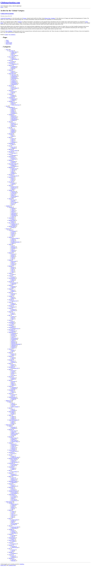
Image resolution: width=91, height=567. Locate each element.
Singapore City (14, 175)
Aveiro (12, 357)
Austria (10, 244)
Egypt (10, 401)
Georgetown (13, 543)
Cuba (10, 454)
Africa (7, 49)
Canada (10, 442)
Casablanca (13, 66)
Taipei (12, 189)
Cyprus (10, 275)
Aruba (10, 426)
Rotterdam (13, 343)
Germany (10, 296)
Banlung (13, 115)
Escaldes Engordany (15, 242)
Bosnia (10, 260)
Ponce (12, 488)
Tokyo (12, 140)
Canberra (13, 210)
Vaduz (12, 323)
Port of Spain (14, 492)
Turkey (10, 415)
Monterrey (13, 480)
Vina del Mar (14, 528)
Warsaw (13, 355)
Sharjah (12, 423)
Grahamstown (14, 76)
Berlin (12, 297)
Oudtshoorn (13, 82)
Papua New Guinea (13, 163)
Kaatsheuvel (13, 339)
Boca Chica (13, 459)
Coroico (13, 511)
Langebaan (13, 80)
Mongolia (11, 151)
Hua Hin (13, 193)
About (7, 40)
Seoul (12, 180)
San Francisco (14, 500)
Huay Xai (13, 147)
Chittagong (13, 108)
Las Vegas (13, 495)
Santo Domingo (14, 462)
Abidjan (13, 58)
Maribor (13, 379)
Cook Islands (11, 217)
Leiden (12, 340)
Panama (10, 483)
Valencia (13, 385)
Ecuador (10, 534)
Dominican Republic (13, 458)
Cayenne (13, 541)
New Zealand (11, 222)
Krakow (13, 353)
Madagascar (11, 62)
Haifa (12, 409)
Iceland (10, 308)
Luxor (12, 405)
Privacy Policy (9, 43)
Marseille (13, 293)
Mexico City (13, 478)
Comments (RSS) (12, 565)
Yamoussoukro (14, 59)
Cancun (12, 477)
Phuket (12, 197)
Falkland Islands (12, 537)
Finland (10, 288)
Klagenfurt (13, 248)
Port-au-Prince (14, 471)
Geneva (12, 392)
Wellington (13, 225)
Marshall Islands (12, 220)
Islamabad (13, 161)
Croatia (10, 273)
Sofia (12, 269)
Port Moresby (14, 166)
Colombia (11, 529)
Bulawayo (13, 102)
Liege (12, 258)
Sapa (12, 204)
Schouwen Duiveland (15, 344)
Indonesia (11, 133)
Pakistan (10, 160)
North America (9, 424)
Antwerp (13, 254)
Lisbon (12, 358)
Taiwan (10, 185)
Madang (13, 165)
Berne (12, 391)
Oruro (12, 513)
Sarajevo (13, 263)
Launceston (13, 213)
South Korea (11, 177)
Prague (12, 280)
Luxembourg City (15, 328)
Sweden (10, 386)
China (10, 121)
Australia (8, 205)
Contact (7, 41)
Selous (12, 89)
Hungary (10, 305)
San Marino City (14, 368)
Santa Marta (13, 533)
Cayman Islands (12, 450)
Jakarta (12, 136)
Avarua (12, 219)
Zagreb (12, 274)
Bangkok (13, 191)
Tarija (12, 517)
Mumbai (13, 131)
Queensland (13, 215)
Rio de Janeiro (14, 523)
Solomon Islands (12, 226)
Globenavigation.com (10, 2)
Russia (10, 363)
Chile (10, 525)
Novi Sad (13, 375)
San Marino (11, 367)
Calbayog (13, 169)
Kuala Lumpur (14, 150)
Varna (12, 270)
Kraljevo (13, 373)
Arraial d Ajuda (14, 519)
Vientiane (13, 148)
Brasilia (12, 521)
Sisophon (13, 120)
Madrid (12, 383)
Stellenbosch (14, 84)
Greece (10, 302)
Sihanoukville (14, 119)
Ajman (12, 421)
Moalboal (13, 173)
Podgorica (13, 331)
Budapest (13, 306)
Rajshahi (13, 112)
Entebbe (13, 95)
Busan (12, 178)
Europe (7, 228)
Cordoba (13, 505)
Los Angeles (13, 496)
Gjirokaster (13, 231)
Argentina (53, 18)
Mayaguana (13, 434)
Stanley (12, 539)
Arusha (12, 86)
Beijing (12, 122)
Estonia (10, 285)
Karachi (13, 162)
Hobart (12, 211)
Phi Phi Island (14, 196)
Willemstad (13, 482)
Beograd (13, 370)
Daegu (12, 179)
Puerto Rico (11, 487)
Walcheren (13, 346)
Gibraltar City (14, 300)
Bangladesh (11, 107)
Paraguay (10, 545)
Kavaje (12, 232)
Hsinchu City (14, 186)
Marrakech (13, 67)
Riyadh (12, 413)
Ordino (12, 243)
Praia (12, 54)
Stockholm (13, 388)
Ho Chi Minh (14, 202)
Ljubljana (13, 377)
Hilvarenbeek (14, 338)
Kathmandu (13, 155)
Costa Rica (11, 452)
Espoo (12, 290)
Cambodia (11, 114)
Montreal (13, 444)
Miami (12, 498)
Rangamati (13, 113)
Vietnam (10, 198)
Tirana (12, 234)
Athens (12, 303)
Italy (9, 315)
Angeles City (14, 168)
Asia (7, 106)
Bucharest (13, 362)
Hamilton (13, 439)
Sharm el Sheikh (14, 406)
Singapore (11, 174)
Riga (12, 321)
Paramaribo (13, 553)
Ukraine (10, 393)
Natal (12, 522)
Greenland (11, 466)
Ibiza (12, 382)
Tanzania (10, 85)
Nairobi (12, 61)
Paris (12, 294)
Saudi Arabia (11, 411)
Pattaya (12, 195)
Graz (12, 245)
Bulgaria (10, 266)
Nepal (10, 154)
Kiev (12, 395)
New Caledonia (9, 31)
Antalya (13, 417)
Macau (12, 125)
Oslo (12, 351)
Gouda (12, 337)
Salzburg (13, 250)
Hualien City (14, 187)
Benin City (13, 72)
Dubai (12, 422)
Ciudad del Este (14, 547)
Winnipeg (13, 448)
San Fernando (14, 493)
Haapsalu (13, 286)
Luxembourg (11, 327)
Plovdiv (12, 268)
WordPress (22, 564)
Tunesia (10, 90)
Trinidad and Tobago (13, 490)
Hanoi (12, 201)
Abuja (12, 71)
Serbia (10, 369)
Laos (10, 145)
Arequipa (13, 549)
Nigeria (10, 70)
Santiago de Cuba (15, 457)
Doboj (12, 262)
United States (11, 494)
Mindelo (13, 53)
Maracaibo (13, 560)
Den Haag (13, 335)
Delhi (12, 128)
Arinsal (12, 239)
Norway (10, 349)
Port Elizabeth (14, 83)
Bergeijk (13, 334)
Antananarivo (14, 64)
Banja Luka (13, 261)
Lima (12, 551)
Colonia (6, 34)
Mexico (10, 476)
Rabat (12, 68)
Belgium (10, 252)
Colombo (13, 183)
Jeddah (12, 412)
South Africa (11, 73)
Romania (10, 359)
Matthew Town (14, 433)
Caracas (13, 559)
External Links (9, 42)
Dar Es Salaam (14, 88)
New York (13, 499)
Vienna (12, 251)
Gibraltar (10, 299)
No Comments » (12, 34)
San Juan (13, 489)
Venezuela (11, 558)
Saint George (14, 440)
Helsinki (13, 291)
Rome (12, 317)
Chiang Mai (13, 192)
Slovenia (10, 376)
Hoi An (12, 203)
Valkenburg (13, 345)
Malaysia (10, 149)
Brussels (13, 256)
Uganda (10, 94)
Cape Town (13, 74)
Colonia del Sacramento (7, 13)
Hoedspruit (13, 77)
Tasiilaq (12, 469)
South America (9, 501)
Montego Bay (14, 475)
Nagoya (13, 138)
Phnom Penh (14, 116)
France (10, 292)
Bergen (12, 350)
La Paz (12, 512)
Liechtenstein (11, 322)
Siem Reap (13, 118)
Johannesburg (14, 78)
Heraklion (13, 304)
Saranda (13, 233)
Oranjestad (13, 428)
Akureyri (13, 309)
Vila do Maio (14, 55)
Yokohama (13, 142)
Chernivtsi (13, 394)
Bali (12, 134)
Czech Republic (12, 278)
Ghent (12, 257)
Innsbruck (13, 246)
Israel (10, 407)
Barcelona (13, 381)
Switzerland (11, 389)
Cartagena (13, 531)
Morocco (10, 65)
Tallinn (12, 287)
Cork (12, 312)
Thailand (10, 190)
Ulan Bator (13, 153)
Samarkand (13, 98)
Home (2, 7)
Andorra (10, 237)
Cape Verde (11, 50)
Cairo (12, 403)
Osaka (12, 139)
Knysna (12, 79)
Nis (12, 374)
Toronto (13, 446)
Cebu (12, 171)
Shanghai (13, 126)
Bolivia (10, 510)
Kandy (12, 184)
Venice (12, 318)
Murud (12, 132)
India (10, 127)
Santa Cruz (13, 514)
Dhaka (12, 109)
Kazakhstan (11, 143)
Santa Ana (13, 465)
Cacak (12, 371)
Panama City (14, 486)
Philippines (11, 167)
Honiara (13, 227)
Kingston (13, 474)
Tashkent (13, 100)
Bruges (12, 255)
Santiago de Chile (15, 527)
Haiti (10, 470)
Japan (10, 137)
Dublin (12, 314)
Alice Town (13, 430)
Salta (12, 508)
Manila (12, 172)
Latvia (10, 320)
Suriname (11, 552)
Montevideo (13, 557)
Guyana (10, 542)
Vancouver (13, 447)
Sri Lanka (11, 181)
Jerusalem (13, 410)
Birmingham (13, 398)
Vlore (12, 236)
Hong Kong (13, 124)
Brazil (2, 23)
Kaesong (13, 157)
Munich (12, 298)
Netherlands (11, 332)
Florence (13, 316)
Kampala (13, 96)
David (12, 484)
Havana (12, 456)
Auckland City (14, 223)
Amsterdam (13, 333)
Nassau (12, 435)
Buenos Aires (47, 18)
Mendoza (13, 507)
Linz (12, 249)
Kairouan (13, 91)
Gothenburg (13, 387)
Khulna (12, 110)
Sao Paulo (13, 524)
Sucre (12, 516)
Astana (12, 144)
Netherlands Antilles (13, 481)
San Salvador (14, 464)
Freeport (13, 432)
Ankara (12, 416)
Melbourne (13, 214)
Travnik (12, 264)
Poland (10, 352)
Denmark (10, 281)
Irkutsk (12, 364)
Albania (10, 229)
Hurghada (13, 404)
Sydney (12, 216)
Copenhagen (14, 282)
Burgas (12, 267)
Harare (12, 103)
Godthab (13, 468)
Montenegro (11, 329)
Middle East (8, 400)
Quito (12, 536)
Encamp (13, 240)
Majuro (12, 221)
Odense (12, 284)
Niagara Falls (14, 445)
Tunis (12, 92)
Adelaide (13, 208)
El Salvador (11, 463)
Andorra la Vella (14, 238)
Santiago (13, 460)
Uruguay (24, 18)
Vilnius (12, 326)
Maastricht (13, 341)
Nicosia (12, 276)
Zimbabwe (11, 101)
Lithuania (11, 324)
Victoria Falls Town (15, 104)
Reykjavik (13, 310)
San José (13, 453)
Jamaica (10, 472)
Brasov (12, 361)
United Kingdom (12, 397)
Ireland (10, 311)
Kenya (10, 60)
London (13, 399)
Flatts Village (14, 438)
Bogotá (12, 530)
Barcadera (13, 427)
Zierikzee (13, 347)
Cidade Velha (14, 52)
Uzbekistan (11, 97)
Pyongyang (13, 159)
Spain (86, 21)
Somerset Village (14, 441)
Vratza (12, 272)
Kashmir (13, 130)
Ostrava (12, 279)
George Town (14, 451)
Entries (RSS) (3, 565)
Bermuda (10, 436)
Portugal (20, 21)
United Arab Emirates (13, 419)
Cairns (12, 209)
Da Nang (13, 199)
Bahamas (10, 429)
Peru (9, 548)
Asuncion (13, 546)
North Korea (11, 156)
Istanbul (13, 418)
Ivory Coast (11, 56)
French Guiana (12, 540)
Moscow (13, 365)
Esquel (12, 506)
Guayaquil (13, 535)
